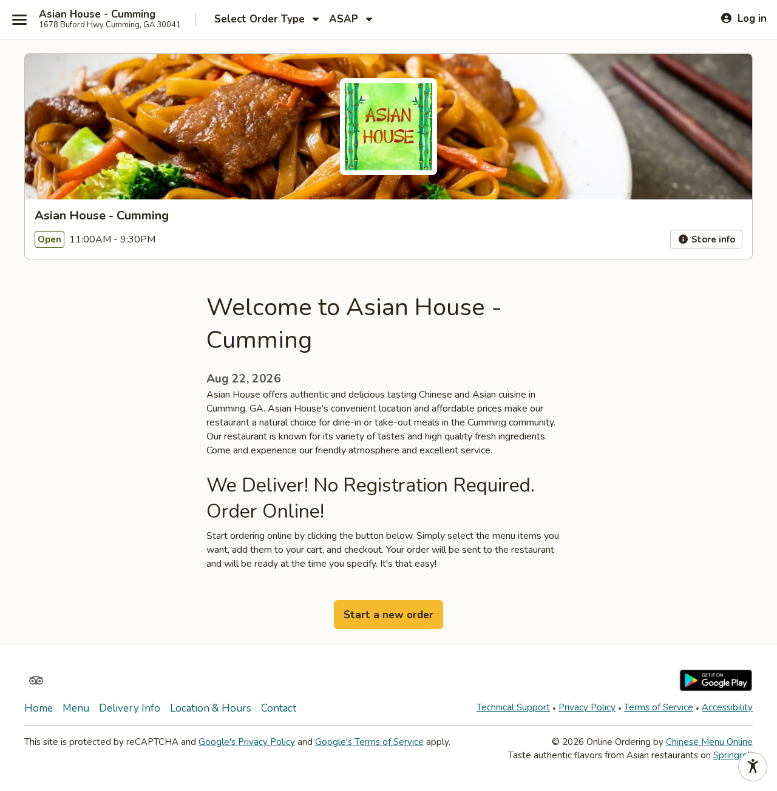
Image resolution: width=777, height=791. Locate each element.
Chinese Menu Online (709, 742)
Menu (76, 708)
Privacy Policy (587, 707)
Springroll (733, 755)
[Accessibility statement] (752, 766)
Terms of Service (658, 707)
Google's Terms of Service (369, 742)
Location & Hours (210, 708)
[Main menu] (19, 19)
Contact (278, 708)
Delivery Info (129, 708)
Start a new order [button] (388, 615)
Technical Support (513, 707)
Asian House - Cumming (97, 14)
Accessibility (727, 707)
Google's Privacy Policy (246, 742)
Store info (712, 239)
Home (38, 708)
